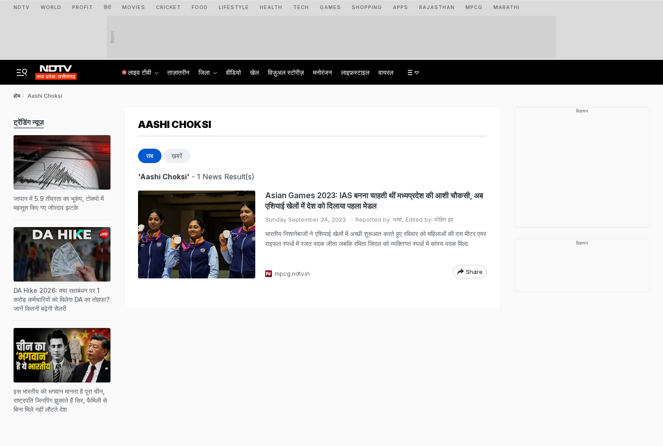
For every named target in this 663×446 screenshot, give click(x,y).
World (51, 7)
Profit (82, 7)
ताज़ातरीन (178, 72)
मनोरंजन (322, 72)
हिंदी (107, 7)
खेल (254, 72)
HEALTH (271, 7)
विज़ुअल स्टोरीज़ (286, 72)
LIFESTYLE (234, 7)
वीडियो (233, 72)
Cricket (168, 7)
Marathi (506, 7)
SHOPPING (367, 7)
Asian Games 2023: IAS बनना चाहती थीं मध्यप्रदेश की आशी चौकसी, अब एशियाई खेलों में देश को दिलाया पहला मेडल (374, 200)
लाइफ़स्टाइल (355, 72)
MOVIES (133, 7)
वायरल (385, 72)
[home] (56, 70)
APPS (400, 7)
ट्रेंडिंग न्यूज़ (29, 122)
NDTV (22, 7)
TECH (301, 7)
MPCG (474, 7)
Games (330, 7)
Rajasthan (437, 7)
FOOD (200, 7)
